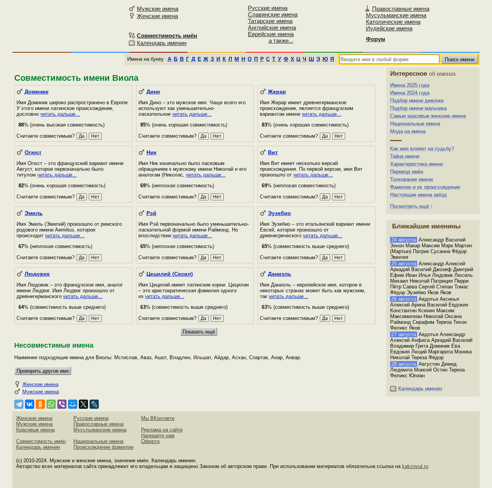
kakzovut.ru (415, 466)
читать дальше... (60, 114)
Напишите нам (158, 435)
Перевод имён (406, 172)
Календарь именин (161, 43)
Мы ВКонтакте (158, 418)
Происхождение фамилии (103, 447)
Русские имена (268, 8)
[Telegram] (18, 404)
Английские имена (272, 27)
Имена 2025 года (409, 85)
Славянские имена (273, 14)
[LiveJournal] (94, 404)
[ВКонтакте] (29, 404)
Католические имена (393, 21)
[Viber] (61, 404)
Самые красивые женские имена (428, 116)
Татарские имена (270, 21)
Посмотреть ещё (409, 206)
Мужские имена (157, 8)
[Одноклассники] (40, 404)
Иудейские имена (389, 28)
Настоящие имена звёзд (418, 195)
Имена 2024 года (409, 93)
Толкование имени (411, 179)
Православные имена (400, 8)
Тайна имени (404, 156)
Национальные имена (415, 124)
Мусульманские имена (396, 15)
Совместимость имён (41, 441)
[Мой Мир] (72, 404)
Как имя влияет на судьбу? (422, 149)
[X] (83, 404)
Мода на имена (408, 131)
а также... (281, 40)
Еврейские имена (271, 34)
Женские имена (157, 16)
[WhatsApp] (51, 404)
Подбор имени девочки (417, 100)
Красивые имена (35, 430)
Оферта (150, 441)
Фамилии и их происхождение (425, 187)
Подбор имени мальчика (418, 108)
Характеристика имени (416, 164)
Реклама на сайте (162, 430)
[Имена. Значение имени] (69, 25)
